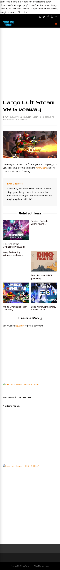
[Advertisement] (30, 63)
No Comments (48, 117)
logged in (19, 325)
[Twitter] (44, 17)
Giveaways (22, 119)
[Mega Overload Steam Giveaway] (16, 302)
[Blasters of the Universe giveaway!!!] (16, 239)
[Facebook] (48, 17)
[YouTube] (52, 17)
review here (41, 167)
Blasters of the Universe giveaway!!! (14, 245)
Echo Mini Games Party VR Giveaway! (43, 308)
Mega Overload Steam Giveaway (15, 308)
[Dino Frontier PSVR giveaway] (44, 270)
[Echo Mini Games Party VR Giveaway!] (44, 302)
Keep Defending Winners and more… (14, 254)
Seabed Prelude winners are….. (39, 222)
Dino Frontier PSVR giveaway (41, 277)
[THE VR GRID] (8, 26)
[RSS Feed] (40, 17)
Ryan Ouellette (11, 117)
